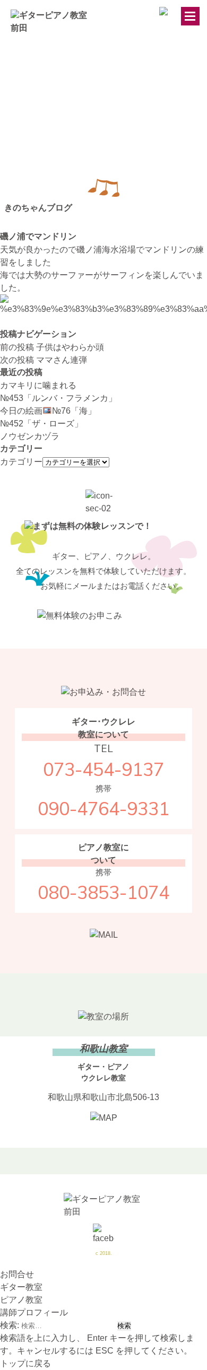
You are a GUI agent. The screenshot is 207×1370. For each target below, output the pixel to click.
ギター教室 (21, 1287)
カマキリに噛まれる (38, 385)
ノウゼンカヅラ (29, 436)
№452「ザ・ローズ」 (41, 423)
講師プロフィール (34, 1312)
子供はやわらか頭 (52, 347)
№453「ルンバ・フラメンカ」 (58, 398)
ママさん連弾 (43, 359)
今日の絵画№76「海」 (48, 410)
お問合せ (17, 1274)
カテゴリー (21, 461)
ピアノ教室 (21, 1299)
